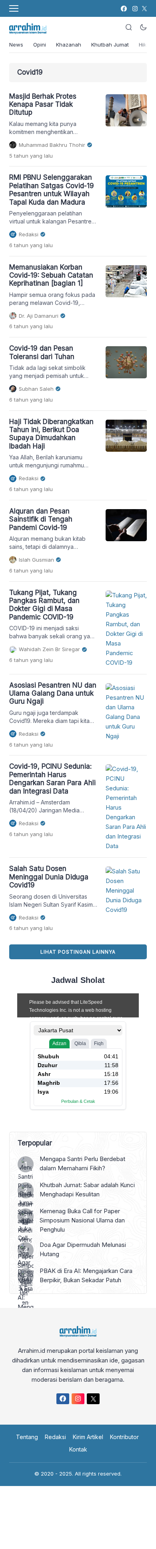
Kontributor (124, 1436)
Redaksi (55, 1436)
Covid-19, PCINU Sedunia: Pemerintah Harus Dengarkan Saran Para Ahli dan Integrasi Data (52, 778)
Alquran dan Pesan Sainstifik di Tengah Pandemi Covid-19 (40, 519)
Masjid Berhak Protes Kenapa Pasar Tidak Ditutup (42, 104)
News (16, 44)
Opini (39, 44)
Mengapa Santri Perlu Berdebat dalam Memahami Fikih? (82, 1163)
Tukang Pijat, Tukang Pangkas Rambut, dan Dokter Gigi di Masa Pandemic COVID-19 (44, 605)
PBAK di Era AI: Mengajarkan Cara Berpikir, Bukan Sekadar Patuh (86, 1275)
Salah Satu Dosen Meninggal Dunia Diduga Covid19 (48, 877)
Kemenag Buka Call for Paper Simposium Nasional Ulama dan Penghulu (82, 1220)
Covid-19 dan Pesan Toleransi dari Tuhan (41, 352)
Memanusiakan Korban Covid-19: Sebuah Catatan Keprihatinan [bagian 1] (51, 275)
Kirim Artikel (88, 1436)
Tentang (27, 1436)
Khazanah (68, 44)
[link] (123, 9)
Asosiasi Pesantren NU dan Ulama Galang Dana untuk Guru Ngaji (52, 693)
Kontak (78, 1449)
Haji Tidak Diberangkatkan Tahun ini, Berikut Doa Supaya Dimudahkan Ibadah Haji (51, 434)
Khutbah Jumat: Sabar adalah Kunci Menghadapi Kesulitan (87, 1189)
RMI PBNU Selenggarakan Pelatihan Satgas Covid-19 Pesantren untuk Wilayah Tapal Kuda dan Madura (51, 189)
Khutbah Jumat (110, 44)
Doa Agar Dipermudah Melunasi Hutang (83, 1249)
